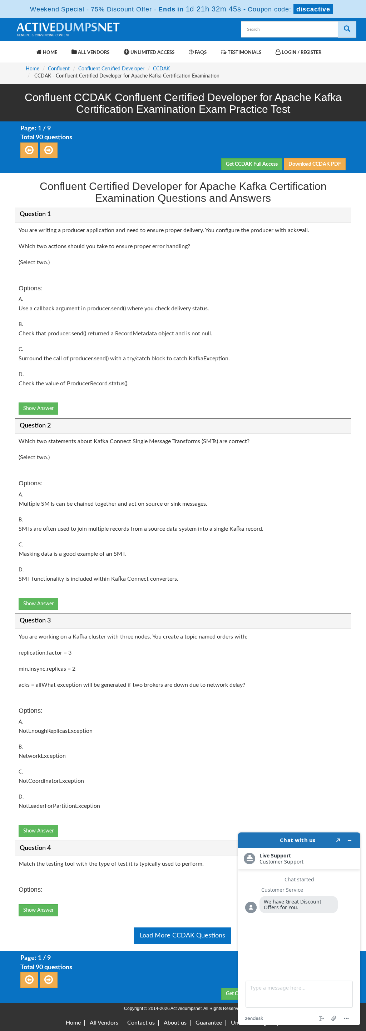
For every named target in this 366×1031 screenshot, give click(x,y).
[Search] (347, 29)
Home (49, 52)
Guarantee (209, 1023)
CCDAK (161, 68)
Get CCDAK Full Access (252, 164)
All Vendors (93, 52)
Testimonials (244, 52)
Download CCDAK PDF (314, 164)
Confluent (59, 68)
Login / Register (301, 52)
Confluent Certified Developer (111, 68)
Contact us (141, 1023)
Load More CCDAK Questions (182, 935)
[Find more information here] (299, 929)
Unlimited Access (151, 52)
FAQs (200, 52)
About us (175, 1023)
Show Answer (38, 408)
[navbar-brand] (24, 49)
